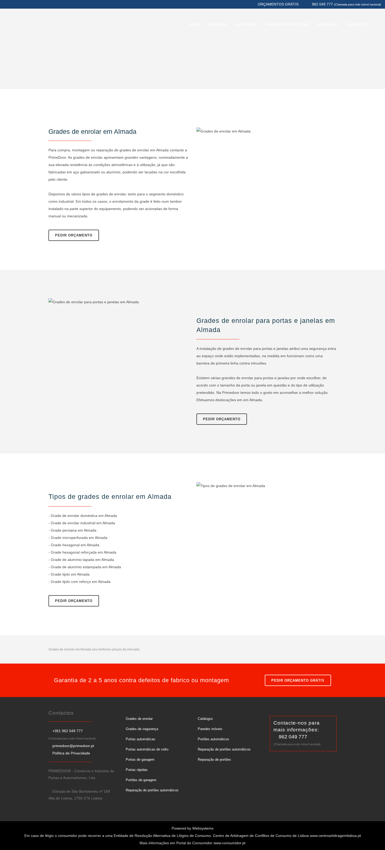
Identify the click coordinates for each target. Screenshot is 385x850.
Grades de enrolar (139, 719)
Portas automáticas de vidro (147, 749)
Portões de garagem (141, 780)
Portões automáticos (213, 739)
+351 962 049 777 (67, 731)
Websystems (202, 828)
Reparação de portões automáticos (152, 790)
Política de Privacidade (71, 753)
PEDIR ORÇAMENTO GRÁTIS (297, 680)
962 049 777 (293, 736)
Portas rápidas (137, 770)
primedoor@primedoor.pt (73, 746)
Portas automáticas (140, 739)
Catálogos (205, 719)
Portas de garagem (140, 759)
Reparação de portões (214, 759)
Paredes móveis (210, 729)
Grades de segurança (142, 729)
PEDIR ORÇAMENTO (73, 235)
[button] (10, 839)
